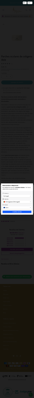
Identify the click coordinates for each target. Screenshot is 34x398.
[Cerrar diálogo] (32, 184)
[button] (25, 3)
